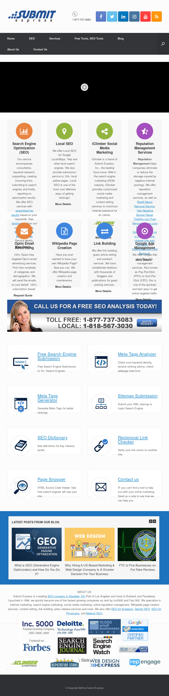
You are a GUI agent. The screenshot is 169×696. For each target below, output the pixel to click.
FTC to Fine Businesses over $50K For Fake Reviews (142, 567)
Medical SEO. (94, 613)
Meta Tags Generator (48, 397)
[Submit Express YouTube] (145, 16)
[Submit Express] (32, 16)
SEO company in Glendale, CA (66, 596)
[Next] (154, 521)
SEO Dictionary (52, 437)
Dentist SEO (142, 609)
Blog (121, 38)
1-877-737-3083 (81, 19)
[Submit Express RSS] (156, 16)
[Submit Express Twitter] (112, 16)
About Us (13, 49)
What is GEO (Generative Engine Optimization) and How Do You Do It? (37, 569)
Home (11, 38)
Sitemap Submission (138, 395)
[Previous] (150, 521)
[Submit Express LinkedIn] (123, 16)
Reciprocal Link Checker (133, 439)
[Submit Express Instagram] (134, 16)
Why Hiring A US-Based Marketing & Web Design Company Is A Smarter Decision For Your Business (90, 569)
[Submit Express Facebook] (101, 16)
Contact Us (40, 49)
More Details (63, 204)
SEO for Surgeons (122, 609)
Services (54, 38)
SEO (32, 38)
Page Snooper (52, 479)
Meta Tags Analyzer (137, 354)
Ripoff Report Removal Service (144, 204)
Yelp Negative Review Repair (144, 213)
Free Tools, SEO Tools (89, 38)
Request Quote (23, 295)
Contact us (128, 479)
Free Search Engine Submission (57, 356)
